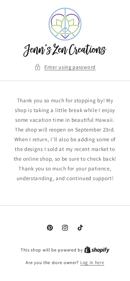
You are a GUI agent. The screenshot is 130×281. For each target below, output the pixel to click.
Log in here (92, 262)
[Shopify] (96, 250)
